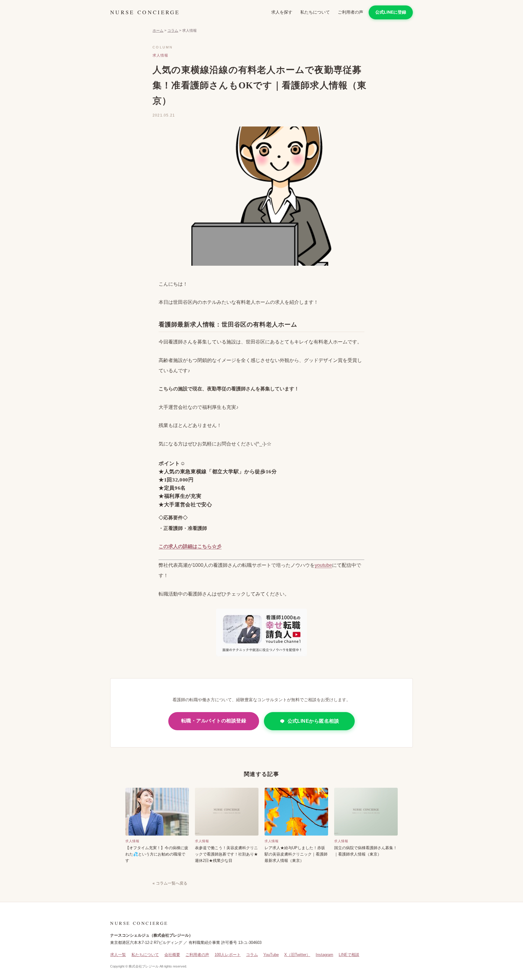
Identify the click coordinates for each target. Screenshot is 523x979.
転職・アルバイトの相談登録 (213, 720)
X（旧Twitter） (297, 954)
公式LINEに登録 (390, 12)
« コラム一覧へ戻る (170, 883)
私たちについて (315, 12)
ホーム (158, 30)
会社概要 (172, 954)
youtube (323, 565)
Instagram (324, 954)
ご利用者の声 (350, 12)
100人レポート (228, 954)
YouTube (271, 954)
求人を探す (281, 12)
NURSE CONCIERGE (145, 12)
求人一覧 (118, 954)
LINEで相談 (349, 954)
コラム (172, 30)
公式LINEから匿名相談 (313, 721)
